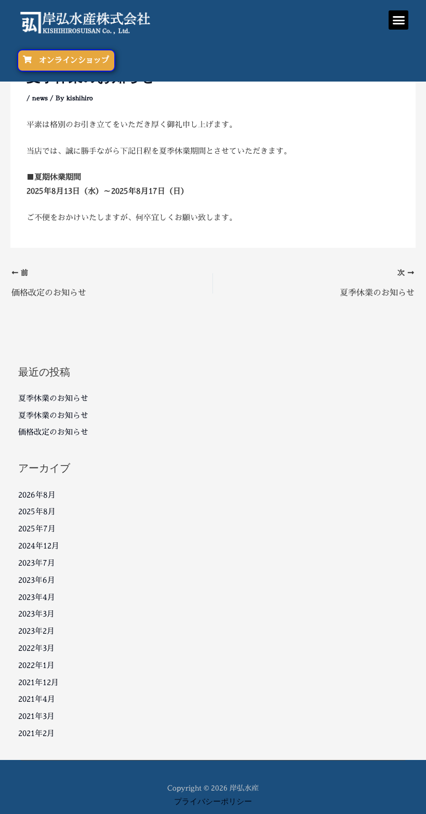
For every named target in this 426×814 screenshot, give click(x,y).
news (40, 98)
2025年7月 (37, 528)
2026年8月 (37, 494)
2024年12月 (38, 545)
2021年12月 (38, 682)
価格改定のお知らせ (53, 431)
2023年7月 (36, 562)
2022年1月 (36, 665)
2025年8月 (37, 511)
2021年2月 (36, 733)
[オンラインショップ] (27, 59)
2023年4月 (36, 597)
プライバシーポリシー (213, 801)
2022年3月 (36, 648)
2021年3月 (36, 716)
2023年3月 (36, 613)
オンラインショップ (74, 60)
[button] (398, 20)
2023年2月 (36, 630)
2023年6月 (36, 580)
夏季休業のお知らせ (53, 398)
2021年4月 (36, 698)
